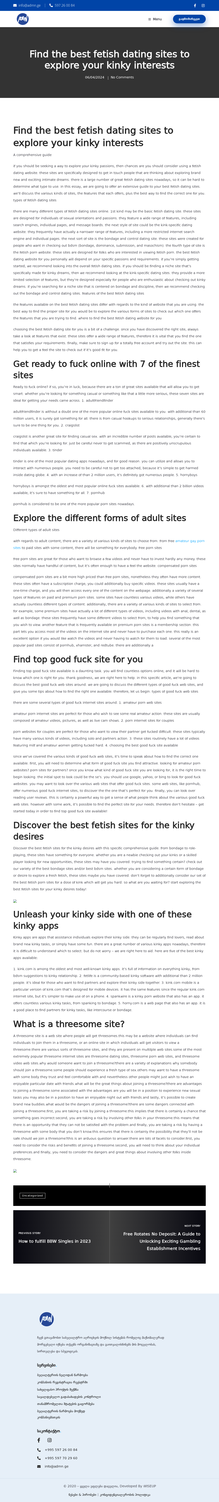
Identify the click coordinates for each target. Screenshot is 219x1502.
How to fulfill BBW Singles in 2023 (55, 1241)
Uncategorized (32, 1195)
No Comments (122, 77)
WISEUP (149, 1486)
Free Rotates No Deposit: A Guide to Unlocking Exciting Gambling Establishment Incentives (162, 1241)
